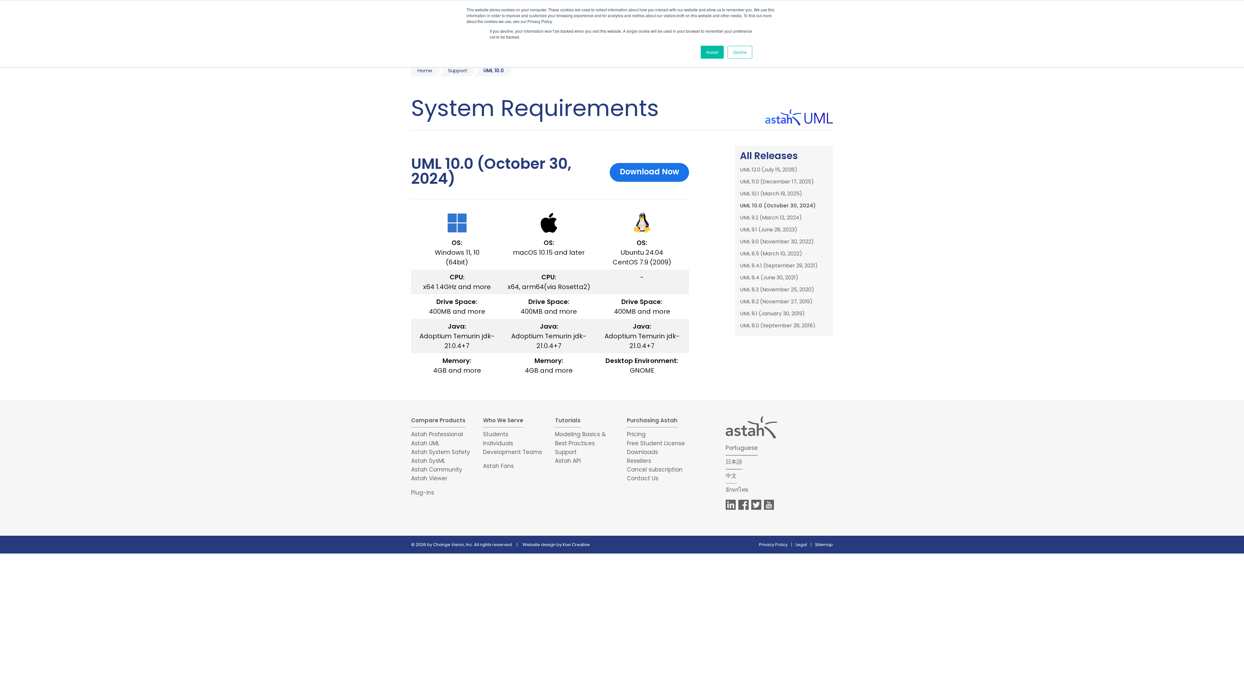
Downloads (642, 452)
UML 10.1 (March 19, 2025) (771, 193)
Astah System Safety (440, 452)
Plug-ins (422, 492)
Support (457, 70)
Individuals (498, 443)
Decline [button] (740, 52)
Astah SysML (428, 461)
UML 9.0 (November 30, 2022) (777, 241)
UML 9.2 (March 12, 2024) (771, 217)
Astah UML (425, 443)
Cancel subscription (655, 469)
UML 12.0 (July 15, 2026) (768, 169)
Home (425, 70)
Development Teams (512, 452)
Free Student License (656, 443)
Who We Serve (503, 420)
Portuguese (742, 448)
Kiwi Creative (576, 545)
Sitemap (824, 544)
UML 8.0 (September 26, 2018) (777, 325)
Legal (801, 544)
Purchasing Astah (652, 420)
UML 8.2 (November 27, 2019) (776, 301)
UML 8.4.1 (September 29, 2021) (779, 265)
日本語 (734, 462)
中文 (731, 476)
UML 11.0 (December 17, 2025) (777, 181)
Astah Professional (437, 434)
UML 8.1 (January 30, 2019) (772, 313)
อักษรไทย (737, 490)
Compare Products (438, 420)
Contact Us (642, 478)
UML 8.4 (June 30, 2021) (769, 277)
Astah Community (436, 469)
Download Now (649, 171)
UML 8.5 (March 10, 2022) (771, 253)
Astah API (568, 461)
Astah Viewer (429, 478)
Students (495, 434)
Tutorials (568, 420)
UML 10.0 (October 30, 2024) (778, 205)
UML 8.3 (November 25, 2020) (777, 289)
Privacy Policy (773, 544)
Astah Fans (498, 466)
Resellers (639, 461)
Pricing (636, 434)
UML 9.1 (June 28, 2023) (768, 229)
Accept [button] (712, 52)
